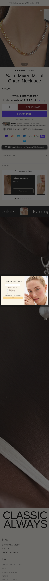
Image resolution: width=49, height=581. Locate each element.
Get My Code (12, 297)
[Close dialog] (47, 277)
